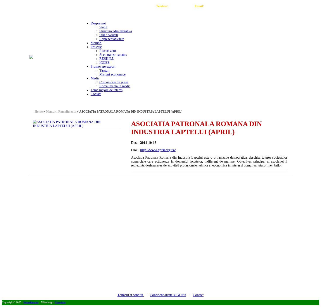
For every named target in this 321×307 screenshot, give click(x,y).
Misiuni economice (112, 74)
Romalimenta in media (114, 86)
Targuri (104, 70)
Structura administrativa (115, 31)
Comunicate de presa (113, 82)
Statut (103, 27)
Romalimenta (30, 302)
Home (39, 111)
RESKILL (106, 58)
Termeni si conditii (130, 295)
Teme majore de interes (107, 90)
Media (95, 78)
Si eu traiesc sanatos (113, 55)
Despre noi (98, 23)
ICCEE (104, 62)
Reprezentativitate (111, 39)
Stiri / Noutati (108, 35)
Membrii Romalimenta (61, 111)
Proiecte (96, 47)
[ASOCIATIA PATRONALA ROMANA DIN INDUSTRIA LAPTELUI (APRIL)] (76, 124)
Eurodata (60, 302)
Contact (96, 94)
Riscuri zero (107, 51)
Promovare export (103, 66)
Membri (96, 43)
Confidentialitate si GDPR (168, 295)
